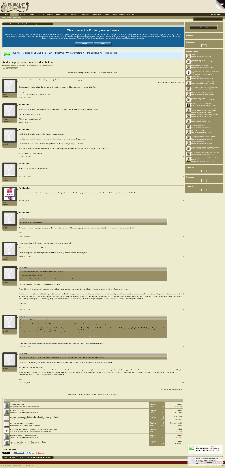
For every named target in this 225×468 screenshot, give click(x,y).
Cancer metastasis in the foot (199, 65)
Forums (14, 14)
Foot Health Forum (33, 406)
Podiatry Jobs (85, 14)
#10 (183, 383)
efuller (5, 227)
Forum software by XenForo (17, 465)
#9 (183, 346)
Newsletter (41, 14)
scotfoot (12, 431)
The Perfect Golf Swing (197, 125)
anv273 (42, 65)
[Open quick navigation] (182, 24)
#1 (183, 97)
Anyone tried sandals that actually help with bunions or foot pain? (34, 417)
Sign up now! (204, 27)
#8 (183, 309)
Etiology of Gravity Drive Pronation (201, 103)
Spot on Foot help (17, 405)
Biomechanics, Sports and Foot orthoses (22, 65)
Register (84, 43)
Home (6, 14)
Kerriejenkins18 (14, 425)
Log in (103, 43)
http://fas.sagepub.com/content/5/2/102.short (123, 193)
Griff (4, 203)
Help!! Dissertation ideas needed (22, 423)
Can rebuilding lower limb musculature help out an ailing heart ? (34, 429)
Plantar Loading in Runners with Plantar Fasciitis (205, 152)
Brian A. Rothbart (196, 105)
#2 (183, 122)
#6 (183, 236)
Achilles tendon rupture (197, 141)
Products (107, 14)
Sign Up (181, 82)
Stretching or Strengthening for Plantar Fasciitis (204, 87)
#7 (183, 256)
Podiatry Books (96, 14)
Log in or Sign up (216, 14)
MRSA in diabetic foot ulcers (199, 120)
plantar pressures (13, 68)
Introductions (36, 425)
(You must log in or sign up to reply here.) (172, 389)
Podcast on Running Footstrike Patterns (82, 73)
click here (209, 462)
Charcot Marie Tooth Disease (199, 131)
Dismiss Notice (182, 53)
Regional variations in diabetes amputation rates (204, 114)
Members (50, 14)
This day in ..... (195, 54)
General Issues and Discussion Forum (43, 419)
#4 (183, 176)
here (107, 53)
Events (58, 14)
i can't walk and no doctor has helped (24, 436)
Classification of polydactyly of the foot (202, 92)
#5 (183, 200)
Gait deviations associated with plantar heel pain (205, 147)
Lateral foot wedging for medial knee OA (202, 82)
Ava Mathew (177, 417)
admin (12, 406)
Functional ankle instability (198, 98)
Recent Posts (17, 17)
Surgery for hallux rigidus (198, 60)
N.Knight (6, 119)
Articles (66, 14)
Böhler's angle (195, 76)
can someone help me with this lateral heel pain (28, 442)
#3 (183, 157)
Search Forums (6, 17)
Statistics (22, 14)
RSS (223, 462)
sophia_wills (13, 419)
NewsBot (194, 56)
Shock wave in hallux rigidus (107, 73)
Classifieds (74, 14)
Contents (31, 14)
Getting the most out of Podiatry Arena (124, 14)
